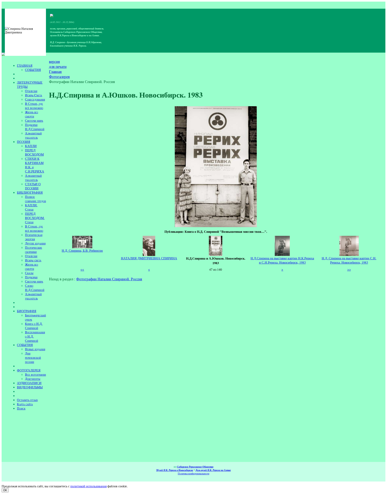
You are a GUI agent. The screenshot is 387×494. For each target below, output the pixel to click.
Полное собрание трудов (35, 198)
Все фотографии (35, 374)
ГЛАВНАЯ (24, 65)
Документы (32, 378)
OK (5, 490)
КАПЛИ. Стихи (31, 207)
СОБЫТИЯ (33, 70)
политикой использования (88, 486)
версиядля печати (58, 64)
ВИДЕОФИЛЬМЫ (30, 387)
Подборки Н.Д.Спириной (34, 127)
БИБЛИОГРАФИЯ (30, 192)
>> (349, 269)
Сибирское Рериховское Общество (195, 466)
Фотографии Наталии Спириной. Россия (109, 278)
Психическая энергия (33, 237)
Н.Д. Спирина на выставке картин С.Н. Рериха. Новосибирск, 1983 (349, 260)
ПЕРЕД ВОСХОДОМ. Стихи (35, 217)
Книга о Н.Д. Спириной (34, 325)
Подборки (31, 277)
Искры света (33, 260)
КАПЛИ (31, 146)
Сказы (29, 273)
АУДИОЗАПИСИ (29, 383)
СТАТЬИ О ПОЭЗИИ (33, 186)
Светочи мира (34, 120)
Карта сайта (25, 404)
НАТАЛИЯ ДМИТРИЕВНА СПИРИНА (149, 258)
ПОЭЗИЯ (23, 141)
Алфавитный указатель (33, 135)
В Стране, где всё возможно (34, 105)
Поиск (21, 408)
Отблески (31, 91)
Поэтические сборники (33, 249)
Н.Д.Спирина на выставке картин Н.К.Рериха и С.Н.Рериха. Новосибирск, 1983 (282, 260)
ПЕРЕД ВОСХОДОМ (34, 152)
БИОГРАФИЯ (26, 311)
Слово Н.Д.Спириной (34, 287)
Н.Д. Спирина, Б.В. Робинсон (82, 250)
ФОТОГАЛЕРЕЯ (29, 370)
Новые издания (35, 349)
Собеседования (35, 99)
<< (82, 269)
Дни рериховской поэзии (33, 357)
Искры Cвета (33, 95)
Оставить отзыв (27, 400)
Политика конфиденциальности (193, 473)
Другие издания (35, 243)
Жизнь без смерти (31, 114)
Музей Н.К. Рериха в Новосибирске (174, 470)
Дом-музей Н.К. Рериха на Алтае (213, 470)
